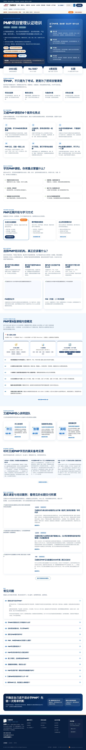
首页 (19, 5)
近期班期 (29, 725)
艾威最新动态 (57, 732)
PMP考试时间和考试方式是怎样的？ (17, 652)
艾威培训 (10, 9)
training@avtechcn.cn (8, 735)
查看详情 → (37, 525)
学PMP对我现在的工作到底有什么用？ (18, 622)
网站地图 (55, 747)
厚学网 (15, 742)
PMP (36, 556)
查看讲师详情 (18, 436)
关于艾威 (53, 5)
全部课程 (29, 723)
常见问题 (42, 725)
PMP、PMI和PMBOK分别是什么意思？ (18, 640)
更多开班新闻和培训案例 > (43, 578)
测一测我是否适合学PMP (10, 55)
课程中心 (23, 5)
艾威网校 (10, 742)
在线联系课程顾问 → (7, 737)
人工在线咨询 (43, 727)
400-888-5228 (7, 732)
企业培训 (56, 723)
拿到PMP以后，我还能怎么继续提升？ (18, 682)
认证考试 (38, 5)
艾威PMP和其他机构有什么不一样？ (17, 676)
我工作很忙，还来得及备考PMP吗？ (17, 658)
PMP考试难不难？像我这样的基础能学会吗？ (20, 670)
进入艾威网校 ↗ (61, 5)
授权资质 (43, 5)
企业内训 (33, 5)
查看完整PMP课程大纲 (43, 399)
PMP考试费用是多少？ (13, 646)
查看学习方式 (22, 55)
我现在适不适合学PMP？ (14, 601)
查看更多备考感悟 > (43, 482)
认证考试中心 (43, 723)
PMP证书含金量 (22, 27)
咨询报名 (71, 12)
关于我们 (50, 747)
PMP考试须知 (14, 27)
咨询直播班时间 (9, 236)
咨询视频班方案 (36, 236)
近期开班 (28, 5)
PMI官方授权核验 (78, 12)
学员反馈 (48, 5)
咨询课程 (79, 5)
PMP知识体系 (7, 27)
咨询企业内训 (63, 236)
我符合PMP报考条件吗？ (14, 634)
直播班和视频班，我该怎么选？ (16, 664)
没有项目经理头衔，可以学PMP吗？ (17, 628)
